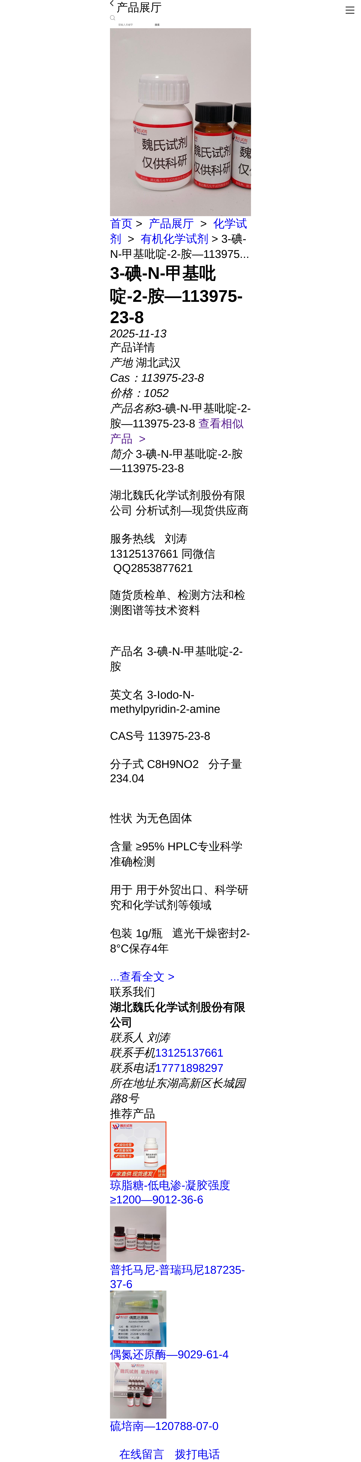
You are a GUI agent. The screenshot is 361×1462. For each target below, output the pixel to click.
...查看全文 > (142, 976)
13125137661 (189, 1052)
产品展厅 (171, 223)
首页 (121, 223)
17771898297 (189, 1068)
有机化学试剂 (174, 238)
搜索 (157, 24)
